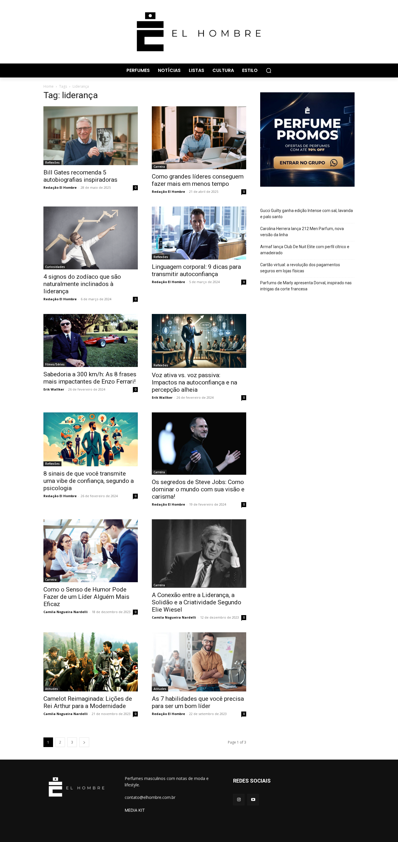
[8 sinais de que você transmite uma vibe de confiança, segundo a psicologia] (90, 439)
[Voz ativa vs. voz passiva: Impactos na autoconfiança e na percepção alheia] (199, 341)
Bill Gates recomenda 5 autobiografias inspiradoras (80, 176)
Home (48, 86)
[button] (269, 70)
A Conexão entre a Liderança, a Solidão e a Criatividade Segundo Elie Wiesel (196, 602)
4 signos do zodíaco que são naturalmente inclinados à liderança (82, 284)
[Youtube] (253, 799)
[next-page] (84, 742)
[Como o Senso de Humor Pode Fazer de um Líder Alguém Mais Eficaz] (90, 550)
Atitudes (51, 689)
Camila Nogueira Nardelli (65, 612)
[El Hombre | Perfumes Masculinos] (199, 31)
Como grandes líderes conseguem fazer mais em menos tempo (198, 180)
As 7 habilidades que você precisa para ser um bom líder (198, 702)
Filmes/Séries (55, 364)
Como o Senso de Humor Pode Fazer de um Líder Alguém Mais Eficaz (86, 597)
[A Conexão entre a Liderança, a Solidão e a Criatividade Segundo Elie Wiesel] (199, 553)
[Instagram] (238, 799)
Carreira (159, 167)
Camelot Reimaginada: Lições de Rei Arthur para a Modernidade (87, 702)
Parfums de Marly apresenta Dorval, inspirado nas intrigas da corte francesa (306, 285)
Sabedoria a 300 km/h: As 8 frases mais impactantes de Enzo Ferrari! (89, 378)
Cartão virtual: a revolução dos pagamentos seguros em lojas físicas (300, 267)
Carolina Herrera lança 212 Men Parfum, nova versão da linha (302, 231)
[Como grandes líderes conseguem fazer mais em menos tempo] (199, 137)
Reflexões (52, 162)
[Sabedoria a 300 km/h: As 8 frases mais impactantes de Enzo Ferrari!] (90, 340)
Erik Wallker (53, 389)
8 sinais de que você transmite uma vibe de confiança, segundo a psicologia (88, 481)
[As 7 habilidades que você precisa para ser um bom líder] (199, 661)
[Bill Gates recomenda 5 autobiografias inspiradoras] (90, 135)
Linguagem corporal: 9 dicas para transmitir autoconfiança (196, 270)
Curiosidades (55, 267)
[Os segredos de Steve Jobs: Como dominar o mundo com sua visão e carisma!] (199, 443)
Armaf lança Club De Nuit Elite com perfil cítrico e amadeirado (304, 249)
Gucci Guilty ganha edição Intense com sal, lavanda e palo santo (306, 213)
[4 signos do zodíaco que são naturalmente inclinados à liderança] (90, 237)
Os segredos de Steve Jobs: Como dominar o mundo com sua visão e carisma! (198, 489)
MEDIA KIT (135, 810)
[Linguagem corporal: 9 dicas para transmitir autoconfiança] (199, 233)
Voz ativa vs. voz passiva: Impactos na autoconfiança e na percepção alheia (194, 382)
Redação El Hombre (60, 187)
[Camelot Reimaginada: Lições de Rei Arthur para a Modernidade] (90, 661)
